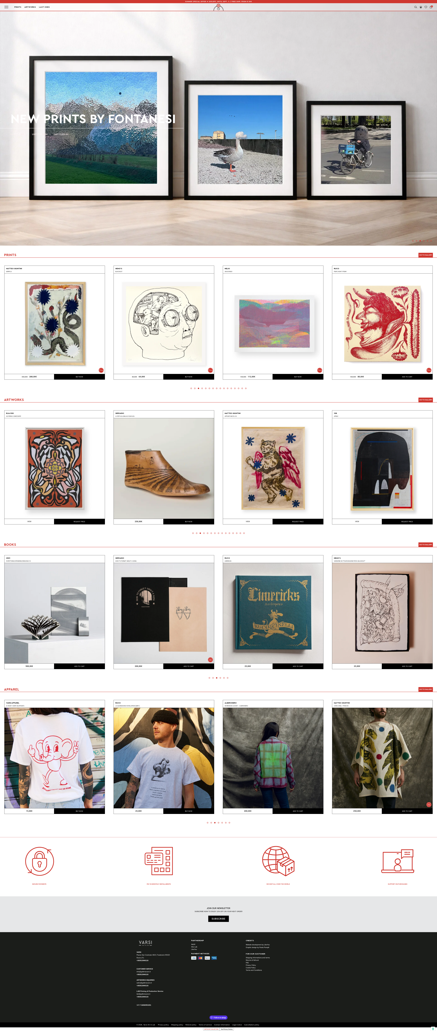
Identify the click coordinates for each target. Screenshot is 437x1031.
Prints (17, 7)
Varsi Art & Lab (149, 1025)
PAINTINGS (16, 134)
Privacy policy (163, 1025)
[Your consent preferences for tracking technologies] (433, 1029)
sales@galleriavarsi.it (144, 983)
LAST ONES (44, 7)
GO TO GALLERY (425, 689)
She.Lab (194, 947)
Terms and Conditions (254, 970)
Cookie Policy (251, 968)
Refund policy (190, 1025)
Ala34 (193, 944)
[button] (413, 241)
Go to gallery (425, 255)
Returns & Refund (252, 960)
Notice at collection (211, 1029)
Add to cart (189, 377)
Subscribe (218, 918)
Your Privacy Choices (227, 1029)
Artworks (30, 7)
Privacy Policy (251, 965)
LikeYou (194, 949)
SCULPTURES (54, 134)
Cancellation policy (251, 1025)
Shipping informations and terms (258, 958)
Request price (79, 522)
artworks (45, 119)
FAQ (247, 963)
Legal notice (237, 1025)
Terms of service (205, 1025)
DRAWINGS (34, 134)
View (29, 521)
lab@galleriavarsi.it (143, 994)
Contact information (222, 1025)
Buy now (79, 377)
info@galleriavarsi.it (144, 972)
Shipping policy (177, 1025)
